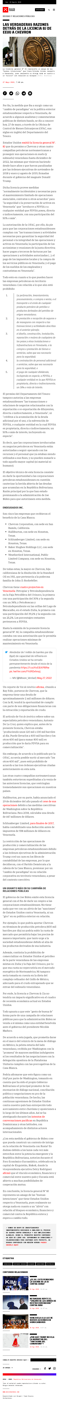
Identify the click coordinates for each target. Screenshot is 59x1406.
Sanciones (40, 1264)
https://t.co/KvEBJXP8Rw (35, 667)
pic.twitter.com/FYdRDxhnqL (25, 671)
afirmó (6, 1172)
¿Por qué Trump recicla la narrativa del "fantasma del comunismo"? (42, 1340)
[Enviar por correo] (30, 93)
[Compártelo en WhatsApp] (17, 93)
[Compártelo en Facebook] (5, 93)
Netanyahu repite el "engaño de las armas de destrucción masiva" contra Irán (43, 1302)
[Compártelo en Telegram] (24, 93)
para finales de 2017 (42, 823)
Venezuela (7, 1264)
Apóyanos (40, 10)
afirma (40, 686)
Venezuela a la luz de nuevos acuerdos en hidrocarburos (41, 1320)
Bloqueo (31, 1264)
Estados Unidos (20, 1264)
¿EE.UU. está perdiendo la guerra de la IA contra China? (42, 1282)
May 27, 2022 (44, 678)
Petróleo (50, 1264)
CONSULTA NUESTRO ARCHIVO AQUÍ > (16, 1360)
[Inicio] (9, 9)
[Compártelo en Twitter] (11, 93)
